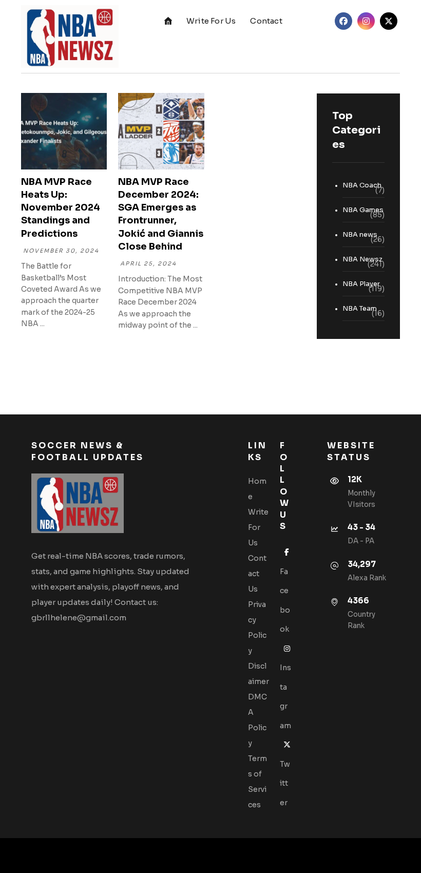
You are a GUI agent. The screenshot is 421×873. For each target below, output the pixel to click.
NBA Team (359, 308)
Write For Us (258, 527)
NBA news (359, 234)
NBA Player (361, 283)
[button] (343, 21)
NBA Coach (361, 185)
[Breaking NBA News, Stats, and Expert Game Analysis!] (70, 36)
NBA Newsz (362, 259)
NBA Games (363, 209)
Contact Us (257, 574)
